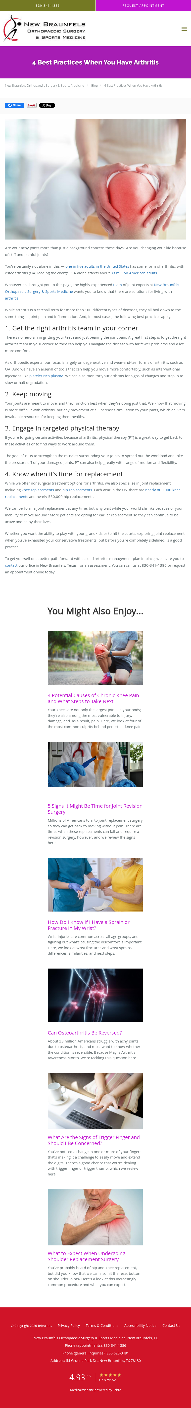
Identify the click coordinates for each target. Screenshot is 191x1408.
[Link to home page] (89, 28)
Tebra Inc (44, 1325)
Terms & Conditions (102, 1325)
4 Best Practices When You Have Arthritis (133, 85)
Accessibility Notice (140, 1325)
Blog (94, 85)
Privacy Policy (69, 1325)
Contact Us (171, 1325)
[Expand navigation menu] (184, 29)
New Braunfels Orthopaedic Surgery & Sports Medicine (44, 85)
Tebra (117, 1390)
